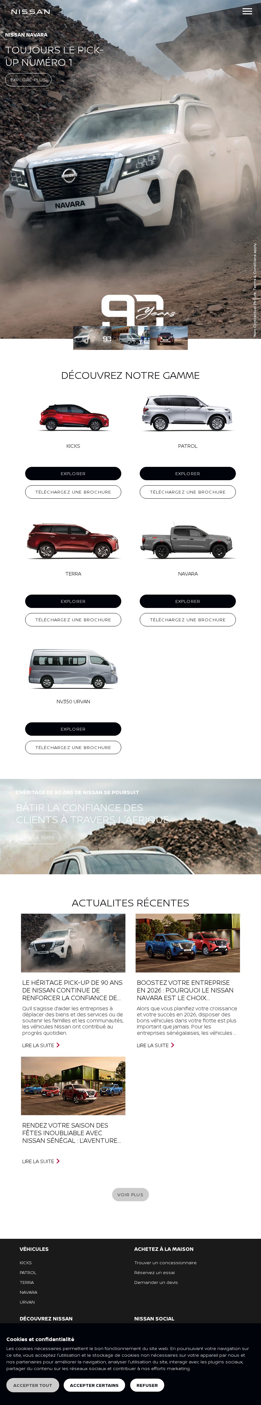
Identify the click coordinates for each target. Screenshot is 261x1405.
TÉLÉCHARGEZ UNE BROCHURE (73, 492)
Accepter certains (94, 1385)
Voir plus (130, 1194)
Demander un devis (156, 1282)
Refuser (147, 1385)
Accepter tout (32, 1385)
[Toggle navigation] (247, 11)
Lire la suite (38, 837)
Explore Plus (28, 80)
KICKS (26, 1262)
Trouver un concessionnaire (165, 1262)
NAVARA (28, 1292)
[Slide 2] (169, 338)
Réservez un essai (154, 1272)
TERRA (27, 1282)
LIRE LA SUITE (38, 1045)
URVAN (27, 1302)
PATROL (28, 1272)
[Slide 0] (92, 338)
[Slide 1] (130, 338)
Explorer (73, 473)
